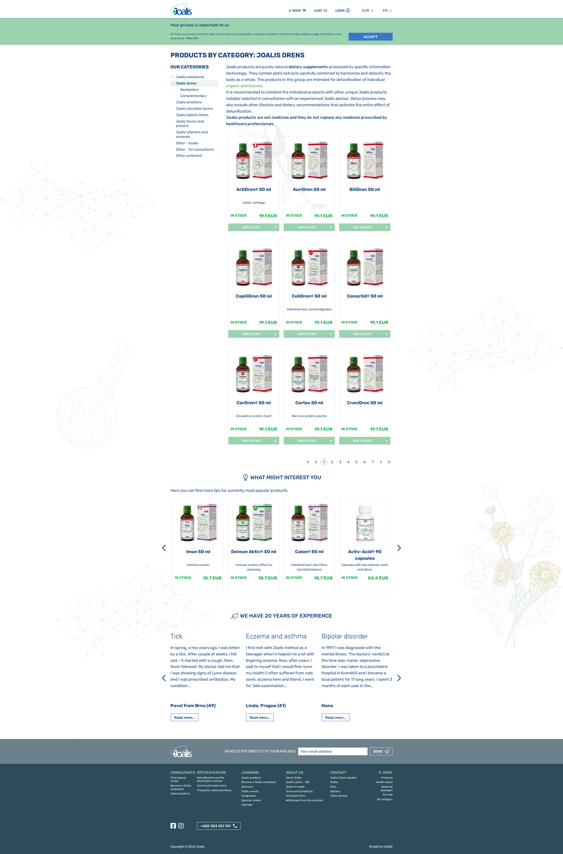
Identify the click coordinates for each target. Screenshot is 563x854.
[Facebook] (173, 825)
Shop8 (373, 847)
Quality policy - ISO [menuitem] (297, 782)
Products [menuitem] (387, 777)
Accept (371, 37)
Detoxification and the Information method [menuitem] (211, 779)
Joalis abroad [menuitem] (338, 795)
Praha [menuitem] (334, 782)
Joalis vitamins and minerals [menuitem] (192, 134)
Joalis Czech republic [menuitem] (343, 777)
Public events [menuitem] (249, 791)
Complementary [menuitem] (193, 96)
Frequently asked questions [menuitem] (214, 790)
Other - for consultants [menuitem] (195, 149)
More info (192, 38)
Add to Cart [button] (251, 227)
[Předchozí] (164, 548)
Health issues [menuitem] (384, 782)
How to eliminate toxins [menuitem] (212, 785)
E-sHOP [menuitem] (295, 11)
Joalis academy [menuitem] (180, 793)
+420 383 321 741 (215, 826)
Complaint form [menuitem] (295, 795)
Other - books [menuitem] (187, 143)
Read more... (184, 717)
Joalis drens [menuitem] (186, 83)
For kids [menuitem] (388, 794)
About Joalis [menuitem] (294, 777)
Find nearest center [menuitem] (178, 779)
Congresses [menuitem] (248, 795)
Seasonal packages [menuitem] (387, 788)
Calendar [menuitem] (247, 804)
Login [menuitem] (340, 11)
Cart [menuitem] (318, 11)
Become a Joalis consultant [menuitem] (180, 787)
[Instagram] (181, 825)
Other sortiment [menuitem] (189, 156)
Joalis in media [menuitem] (295, 786)
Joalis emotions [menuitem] (189, 102)
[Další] (399, 548)
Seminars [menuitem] (247, 786)
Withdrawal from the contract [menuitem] (304, 800)
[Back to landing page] (181, 9)
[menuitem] (181, 772)
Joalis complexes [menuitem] (190, 77)
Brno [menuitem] (333, 786)
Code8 (388, 847)
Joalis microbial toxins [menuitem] (194, 108)
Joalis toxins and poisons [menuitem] (190, 123)
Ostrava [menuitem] (335, 791)
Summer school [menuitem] (251, 800)
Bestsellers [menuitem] (189, 90)
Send (377, 751)
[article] (254, 184)
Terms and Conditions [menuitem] (299, 791)
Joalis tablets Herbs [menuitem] (192, 115)
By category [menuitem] (385, 799)
